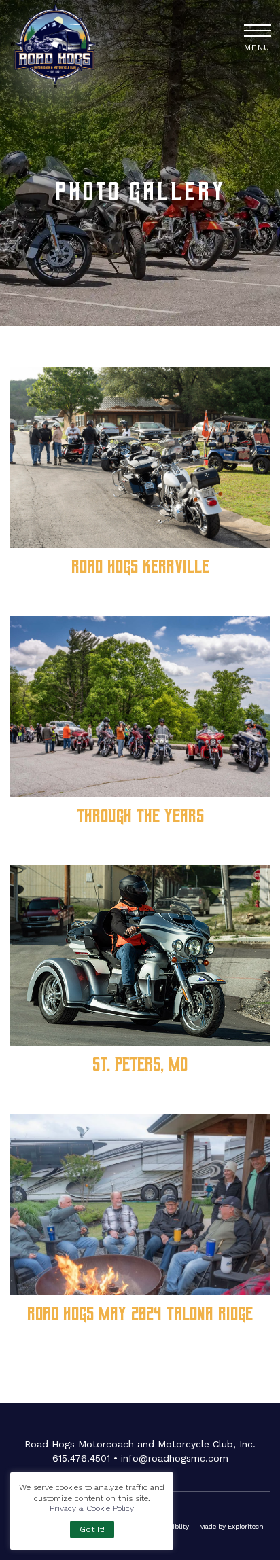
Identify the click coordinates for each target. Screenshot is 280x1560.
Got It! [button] (92, 1529)
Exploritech (246, 1526)
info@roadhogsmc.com (174, 1458)
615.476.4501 (81, 1458)
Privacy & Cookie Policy (92, 1508)
